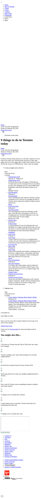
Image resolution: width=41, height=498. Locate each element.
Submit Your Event (6, 326)
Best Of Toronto (9, 6)
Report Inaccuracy (6, 130)
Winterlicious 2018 (14, 177)
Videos (7, 8)
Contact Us (8, 436)
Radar (2, 125)
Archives (7, 441)
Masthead (7, 444)
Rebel (10, 204)
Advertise (7, 437)
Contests (7, 12)
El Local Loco (12, 244)
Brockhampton (12, 192)
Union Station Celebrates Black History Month (22, 297)
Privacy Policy (9, 451)
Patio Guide (8, 13)
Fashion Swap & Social (15, 274)
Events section (14, 329)
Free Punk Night (13, 206)
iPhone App (8, 446)
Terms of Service (10, 449)
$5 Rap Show (12, 220)
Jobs (6, 439)
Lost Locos (11, 234)
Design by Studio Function (13, 467)
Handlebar (11, 232)
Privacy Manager (10, 465)
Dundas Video (12, 272)
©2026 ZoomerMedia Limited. (14, 460)
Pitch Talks (11, 246)
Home (6, 5)
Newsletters (8, 443)
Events (7, 10)
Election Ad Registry (11, 448)
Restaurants (8, 15)
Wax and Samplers (14, 260)
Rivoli (10, 258)
